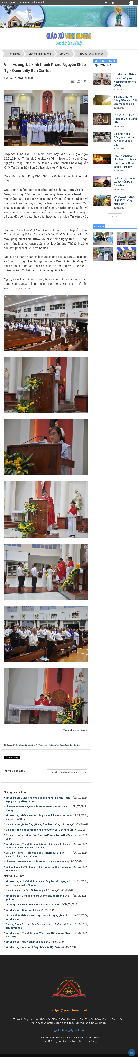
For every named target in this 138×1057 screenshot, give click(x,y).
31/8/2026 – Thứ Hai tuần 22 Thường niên (125, 119)
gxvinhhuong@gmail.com (69, 1030)
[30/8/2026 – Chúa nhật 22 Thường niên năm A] (102, 200)
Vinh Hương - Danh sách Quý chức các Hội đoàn (33, 947)
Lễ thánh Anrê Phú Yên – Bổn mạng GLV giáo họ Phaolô (37, 861)
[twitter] (106, 2)
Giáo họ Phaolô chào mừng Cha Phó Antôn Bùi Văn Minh (38, 829)
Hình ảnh (99, 226)
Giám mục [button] (7, 2)
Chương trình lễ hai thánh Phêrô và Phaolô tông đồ (35, 904)
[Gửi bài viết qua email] (73, 81)
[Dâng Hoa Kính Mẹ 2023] (126, 238)
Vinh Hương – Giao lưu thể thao (24, 910)
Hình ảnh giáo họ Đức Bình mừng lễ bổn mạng (31, 890)
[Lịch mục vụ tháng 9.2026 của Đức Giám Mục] (102, 181)
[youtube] (113, 2)
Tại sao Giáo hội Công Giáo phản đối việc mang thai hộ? (125, 100)
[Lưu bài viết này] (85, 81)
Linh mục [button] (22, 2)
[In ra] (79, 81)
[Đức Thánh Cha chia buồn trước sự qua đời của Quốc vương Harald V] (102, 159)
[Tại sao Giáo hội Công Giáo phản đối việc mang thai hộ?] (102, 100)
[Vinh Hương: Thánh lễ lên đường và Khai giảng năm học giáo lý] (102, 79)
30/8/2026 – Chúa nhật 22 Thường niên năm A (124, 200)
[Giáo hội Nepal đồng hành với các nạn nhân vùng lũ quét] (102, 137)
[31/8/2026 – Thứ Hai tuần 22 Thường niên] (102, 119)
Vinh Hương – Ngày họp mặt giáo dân (27, 942)
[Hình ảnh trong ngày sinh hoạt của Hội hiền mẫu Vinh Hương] (126, 253)
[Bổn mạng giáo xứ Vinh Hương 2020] (103, 254)
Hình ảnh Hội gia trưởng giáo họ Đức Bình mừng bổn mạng (39, 824)
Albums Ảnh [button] (38, 2)
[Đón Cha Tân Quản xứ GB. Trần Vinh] (103, 238)
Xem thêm (115, 216)
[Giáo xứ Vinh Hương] (69, 39)
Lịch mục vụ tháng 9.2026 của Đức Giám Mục (124, 182)
